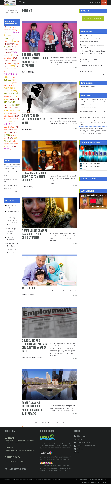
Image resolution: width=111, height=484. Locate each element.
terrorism (7, 140)
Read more (74, 67)
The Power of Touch (86, 35)
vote (9, 143)
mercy (11, 82)
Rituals (12, 127)
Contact (97, 2)
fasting (6, 55)
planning (9, 113)
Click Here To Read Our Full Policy (14, 462)
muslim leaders (9, 87)
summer (6, 138)
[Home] (9, 2)
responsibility (7, 127)
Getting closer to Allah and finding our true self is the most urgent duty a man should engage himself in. (93, 101)
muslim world (14, 99)
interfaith (6, 69)
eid (13, 46)
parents (6, 107)
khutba (10, 77)
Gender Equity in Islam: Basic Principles (11, 231)
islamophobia (10, 74)
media (6, 82)
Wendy (16, 143)
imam (17, 66)
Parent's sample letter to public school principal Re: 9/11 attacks (33, 408)
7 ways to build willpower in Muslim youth (33, 119)
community (8, 38)
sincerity (10, 129)
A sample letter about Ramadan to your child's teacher (34, 234)
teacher (10, 137)
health (6, 63)
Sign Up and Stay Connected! (93, 18)
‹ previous (43, 422)
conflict (15, 38)
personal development (12, 110)
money (15, 83)
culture (9, 41)
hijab (18, 63)
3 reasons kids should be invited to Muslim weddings (34, 176)
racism (14, 121)
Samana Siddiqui (28, 72)
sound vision (12, 132)
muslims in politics (8, 96)
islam (10, 68)
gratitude (9, 58)
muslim (12, 85)
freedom (15, 55)
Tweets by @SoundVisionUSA (88, 87)
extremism (7, 52)
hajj (13, 58)
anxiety (15, 30)
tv (15, 141)
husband (11, 65)
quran (9, 121)
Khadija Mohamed (28, 294)
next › (57, 422)
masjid (14, 79)
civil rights (7, 35)
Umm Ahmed (8, 189)
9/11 (5, 27)
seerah (5, 129)
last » (62, 422)
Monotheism (7, 85)
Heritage (14, 63)
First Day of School (86, 71)
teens (16, 137)
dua (17, 44)
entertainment (8, 49)
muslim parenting (10, 90)
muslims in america (12, 93)
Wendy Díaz (8, 175)
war (12, 143)
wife (5, 146)
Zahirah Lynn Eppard (10, 185)
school (17, 126)
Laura (13, 77)
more (17, 192)
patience (11, 108)
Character (7, 32)
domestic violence (9, 43)
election (17, 47)
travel (13, 141)
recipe (14, 124)
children (15, 32)
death (17, 41)
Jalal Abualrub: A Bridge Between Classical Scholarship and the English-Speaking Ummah (93, 53)
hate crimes (12, 60)
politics (12, 116)
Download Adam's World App (85, 446)
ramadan (8, 124)
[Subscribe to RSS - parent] (22, 426)
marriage (7, 79)
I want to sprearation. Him (88, 108)
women (9, 146)
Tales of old (28, 288)
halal (15, 57)
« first (37, 422)
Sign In (78, 452)
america (11, 30)
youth (6, 149)
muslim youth (9, 102)
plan (5, 113)
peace (16, 107)
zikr (10, 149)
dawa (14, 41)
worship (14, 146)
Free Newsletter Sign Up (84, 442)
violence (6, 143)
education (8, 46)
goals (5, 58)
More (16, 152)
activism (10, 27)
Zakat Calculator (81, 436)
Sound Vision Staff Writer (32, 358)
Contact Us (80, 449)
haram (6, 60)
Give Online (80, 439)
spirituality (8, 135)
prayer (16, 115)
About (91, 2)
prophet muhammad (9, 118)
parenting (16, 105)
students (14, 135)
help (9, 63)
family (14, 52)
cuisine (5, 41)
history (6, 66)
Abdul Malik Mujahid (10, 172)
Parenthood (7, 105)
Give (103, 2)
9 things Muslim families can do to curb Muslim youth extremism (35, 60)
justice (6, 76)
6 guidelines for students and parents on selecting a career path (34, 346)
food (10, 55)
